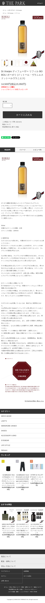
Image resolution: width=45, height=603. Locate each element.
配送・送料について (27, 587)
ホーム (4, 10)
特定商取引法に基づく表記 (10, 127)
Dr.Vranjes (19, 10)
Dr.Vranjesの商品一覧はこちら (34, 401)
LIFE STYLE (11, 10)
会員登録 (26, 571)
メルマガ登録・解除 (13, 591)
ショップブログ (24, 591)
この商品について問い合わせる (12, 122)
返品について (6, 124)
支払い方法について (14, 587)
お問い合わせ (5, 580)
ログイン (3, 576)
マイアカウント (5, 571)
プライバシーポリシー (30, 589)
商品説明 (7, 150)
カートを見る (27, 576)
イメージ (23, 150)
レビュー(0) (37, 150)
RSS (31, 591)
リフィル (17, 13)
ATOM (35, 591)
